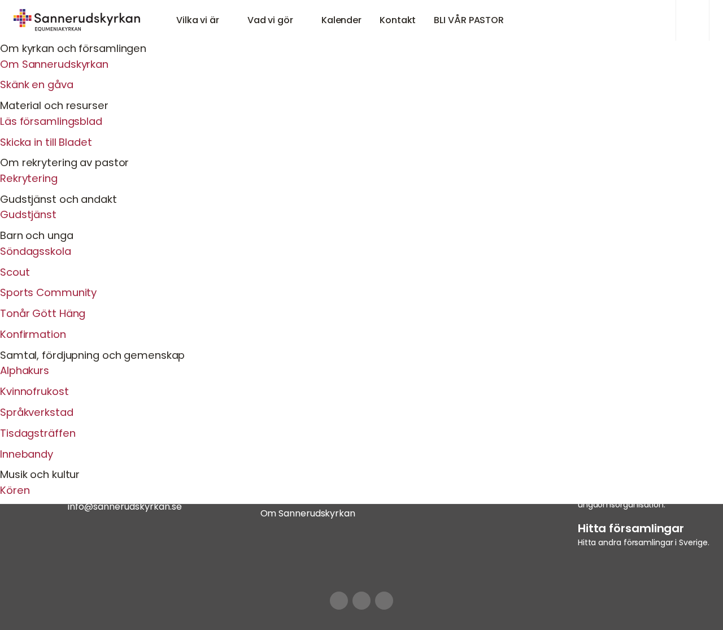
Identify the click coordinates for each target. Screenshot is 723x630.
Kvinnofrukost (34, 391)
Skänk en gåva (36, 84)
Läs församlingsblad (51, 121)
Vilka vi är (197, 20)
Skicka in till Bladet (46, 142)
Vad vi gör (270, 20)
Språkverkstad (36, 412)
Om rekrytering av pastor (64, 162)
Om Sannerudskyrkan (54, 64)
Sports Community (48, 292)
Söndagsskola (35, 251)
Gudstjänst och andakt (58, 199)
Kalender (341, 20)
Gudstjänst (28, 214)
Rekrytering (29, 178)
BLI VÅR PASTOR (469, 20)
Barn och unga (36, 235)
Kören (14, 490)
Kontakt (398, 20)
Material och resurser (54, 105)
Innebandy (26, 454)
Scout (14, 272)
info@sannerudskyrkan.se (125, 506)
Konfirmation (33, 334)
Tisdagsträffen (37, 433)
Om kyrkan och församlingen (73, 48)
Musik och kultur (40, 474)
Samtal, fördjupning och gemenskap (92, 355)
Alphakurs (24, 370)
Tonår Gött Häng (42, 313)
